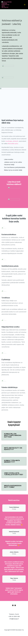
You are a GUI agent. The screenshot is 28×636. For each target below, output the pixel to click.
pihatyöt (15, 141)
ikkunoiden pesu (13, 143)
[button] (14, 435)
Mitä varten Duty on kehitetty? (13, 448)
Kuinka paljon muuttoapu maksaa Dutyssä (12, 435)
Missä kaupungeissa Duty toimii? (12, 486)
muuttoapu (8, 141)
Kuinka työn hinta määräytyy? (12, 461)
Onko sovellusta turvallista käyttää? (13, 474)
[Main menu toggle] (25, 4)
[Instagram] (15, 605)
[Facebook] (13, 605)
